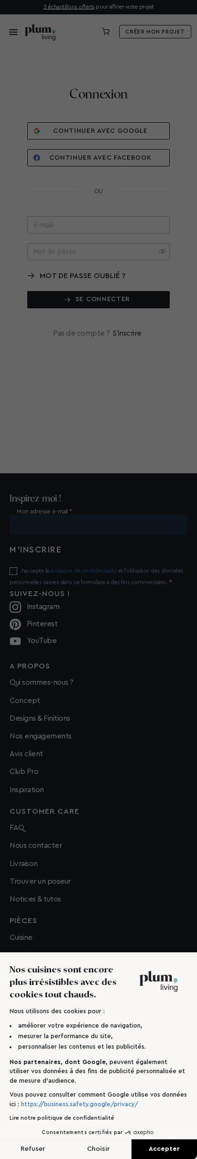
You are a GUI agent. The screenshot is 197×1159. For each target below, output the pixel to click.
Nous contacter (36, 845)
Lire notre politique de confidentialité (62, 1118)
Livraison (24, 863)
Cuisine (21, 937)
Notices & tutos (35, 899)
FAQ (17, 827)
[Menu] (10, 31)
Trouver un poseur (40, 881)
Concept (25, 700)
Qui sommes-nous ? (42, 682)
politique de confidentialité (83, 571)
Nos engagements (41, 736)
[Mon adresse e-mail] (98, 525)
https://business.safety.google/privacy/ (79, 1104)
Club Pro (24, 771)
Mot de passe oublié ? (82, 276)
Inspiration (27, 790)
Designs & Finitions (40, 718)
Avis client (26, 754)
